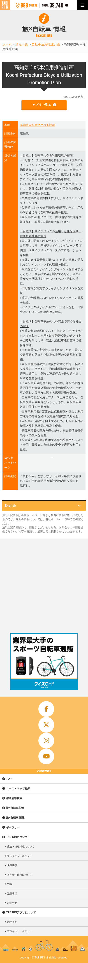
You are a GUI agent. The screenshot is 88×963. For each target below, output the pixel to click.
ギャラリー (13, 827)
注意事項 (12, 893)
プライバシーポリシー (19, 856)
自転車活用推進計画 (46, 44)
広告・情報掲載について (21, 846)
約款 (9, 884)
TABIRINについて (17, 837)
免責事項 (12, 865)
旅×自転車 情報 (15, 817)
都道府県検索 (14, 798)
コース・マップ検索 (18, 788)
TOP (9, 778)
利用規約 (12, 922)
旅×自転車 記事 (15, 807)
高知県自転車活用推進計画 (37, 125)
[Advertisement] (44, 585)
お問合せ (12, 902)
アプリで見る (42, 105)
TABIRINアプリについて (21, 912)
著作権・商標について (19, 874)
